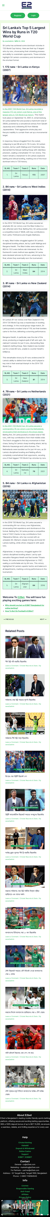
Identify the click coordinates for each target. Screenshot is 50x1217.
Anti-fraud (25, 1191)
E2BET (21, 1157)
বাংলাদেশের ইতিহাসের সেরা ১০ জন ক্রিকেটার (20, 932)
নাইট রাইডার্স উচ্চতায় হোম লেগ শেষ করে (19, 1052)
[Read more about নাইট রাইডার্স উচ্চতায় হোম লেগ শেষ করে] (25, 1037)
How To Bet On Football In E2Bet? (19, 611)
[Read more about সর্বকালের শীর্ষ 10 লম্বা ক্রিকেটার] (25, 723)
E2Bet (21, 597)
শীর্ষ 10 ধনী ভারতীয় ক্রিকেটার (15, 661)
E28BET (28, 1157)
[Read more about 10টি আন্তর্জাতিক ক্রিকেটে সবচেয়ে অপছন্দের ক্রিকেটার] (25, 800)
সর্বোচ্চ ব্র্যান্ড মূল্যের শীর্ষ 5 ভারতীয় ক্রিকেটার (20, 852)
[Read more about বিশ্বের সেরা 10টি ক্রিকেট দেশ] (25, 762)
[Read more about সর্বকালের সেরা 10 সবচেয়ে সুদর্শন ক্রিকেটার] (25, 685)
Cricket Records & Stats (29, 666)
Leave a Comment (11, 666)
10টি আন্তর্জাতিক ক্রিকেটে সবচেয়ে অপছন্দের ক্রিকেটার (24, 814)
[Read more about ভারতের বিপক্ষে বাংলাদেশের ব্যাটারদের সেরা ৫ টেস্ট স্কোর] (25, 998)
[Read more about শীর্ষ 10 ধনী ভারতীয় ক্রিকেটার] (25, 647)
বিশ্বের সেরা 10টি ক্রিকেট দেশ (16, 776)
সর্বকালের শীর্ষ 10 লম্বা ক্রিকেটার (16, 738)
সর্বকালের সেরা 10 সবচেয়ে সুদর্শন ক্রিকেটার (20, 699)
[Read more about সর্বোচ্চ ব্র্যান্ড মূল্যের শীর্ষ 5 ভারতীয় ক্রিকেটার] (25, 838)
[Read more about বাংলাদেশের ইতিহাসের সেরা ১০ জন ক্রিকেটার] (25, 918)
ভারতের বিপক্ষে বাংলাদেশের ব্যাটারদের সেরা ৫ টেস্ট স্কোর (24, 1012)
